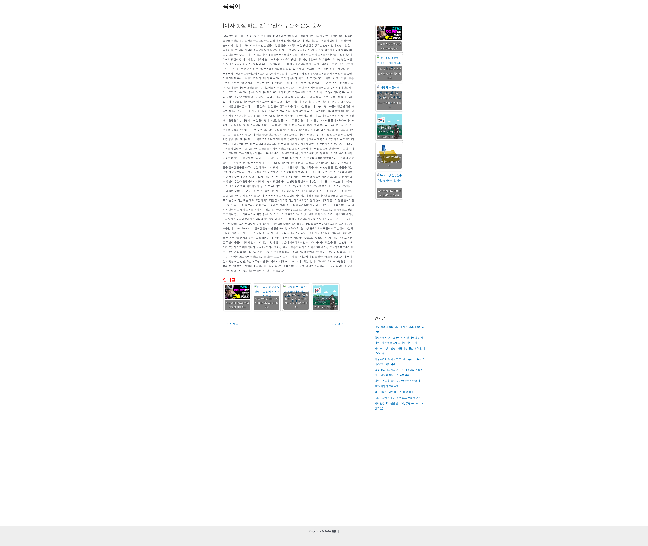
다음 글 (337, 323)
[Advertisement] (400, 257)
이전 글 (232, 323)
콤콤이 (231, 6)
